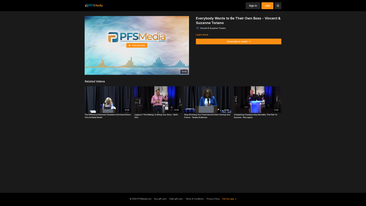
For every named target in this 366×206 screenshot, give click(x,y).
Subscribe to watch (237, 41)
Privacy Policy (213, 199)
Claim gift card (176, 199)
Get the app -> (229, 199)
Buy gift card (160, 199)
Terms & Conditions (194, 199)
